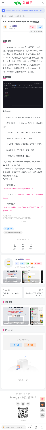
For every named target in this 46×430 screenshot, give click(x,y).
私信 (40, 27)
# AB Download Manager (13, 232)
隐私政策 (19, 394)
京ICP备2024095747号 (23, 399)
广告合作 (27, 394)
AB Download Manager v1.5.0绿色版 (21, 21)
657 (23, 263)
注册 (31, 345)
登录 (17, 345)
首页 (4, 16)
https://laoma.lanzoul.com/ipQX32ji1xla (18, 188)
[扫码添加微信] (42, 415)
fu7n (10, 26)
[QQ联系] (42, 410)
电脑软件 (18, 16)
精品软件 (11, 16)
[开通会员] (42, 404)
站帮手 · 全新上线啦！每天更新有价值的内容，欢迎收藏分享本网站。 (25, 9)
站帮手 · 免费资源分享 (29, 397)
